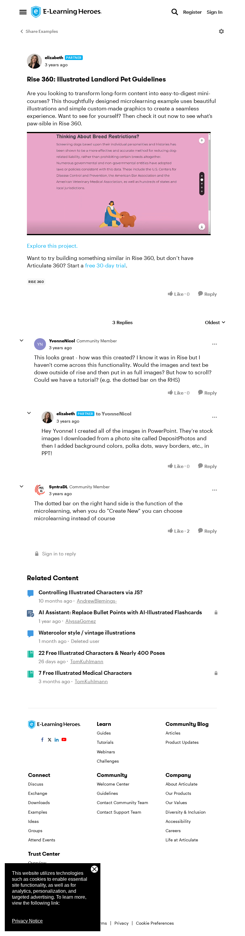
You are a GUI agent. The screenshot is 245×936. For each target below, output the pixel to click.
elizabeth (54, 57)
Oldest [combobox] (215, 322)
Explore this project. (52, 245)
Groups (35, 830)
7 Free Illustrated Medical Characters (85, 672)
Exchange (37, 793)
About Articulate (181, 783)
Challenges (108, 760)
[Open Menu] (221, 31)
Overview (37, 862)
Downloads (39, 802)
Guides (104, 732)
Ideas (33, 821)
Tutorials (105, 742)
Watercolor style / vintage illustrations (87, 632)
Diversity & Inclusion (186, 812)
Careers (173, 830)
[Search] (174, 12)
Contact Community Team (122, 802)
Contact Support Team (119, 812)
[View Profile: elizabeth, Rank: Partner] (34, 61)
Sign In (215, 12)
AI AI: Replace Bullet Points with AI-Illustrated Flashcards (120, 612)
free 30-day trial (105, 265)
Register (192, 12)
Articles (173, 732)
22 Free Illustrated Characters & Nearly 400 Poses (102, 652)
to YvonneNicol (113, 413)
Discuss (35, 783)
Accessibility (178, 821)
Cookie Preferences (155, 923)
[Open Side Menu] (23, 11)
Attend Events (41, 839)
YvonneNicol (62, 340)
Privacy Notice (27, 920)
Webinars (106, 751)
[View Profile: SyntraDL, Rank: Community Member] (40, 490)
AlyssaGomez (80, 621)
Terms (101, 923)
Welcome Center (113, 783)
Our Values (176, 802)
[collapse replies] (21, 340)
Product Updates (182, 742)
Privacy (121, 923)
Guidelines (107, 793)
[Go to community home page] (66, 12)
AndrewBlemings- (97, 601)
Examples (37, 812)
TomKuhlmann (86, 661)
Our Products (178, 793)
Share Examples (42, 31)
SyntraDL (58, 486)
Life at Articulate (182, 839)
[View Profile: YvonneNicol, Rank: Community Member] (40, 344)
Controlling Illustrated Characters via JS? (91, 592)
